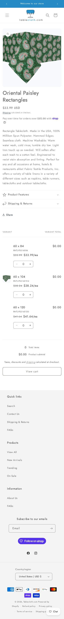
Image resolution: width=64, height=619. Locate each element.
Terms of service (24, 611)
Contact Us (13, 414)
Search (11, 406)
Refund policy (28, 606)
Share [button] (9, 215)
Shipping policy (43, 611)
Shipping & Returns (18, 422)
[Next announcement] (57, 4)
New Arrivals (14, 460)
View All (12, 452)
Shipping (7, 112)
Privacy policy (45, 606)
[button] (7, 15)
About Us (12, 498)
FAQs (10, 430)
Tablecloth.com (30, 601)
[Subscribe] (51, 528)
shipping (30, 362)
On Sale (11, 476)
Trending (12, 468)
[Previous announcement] (6, 4)
